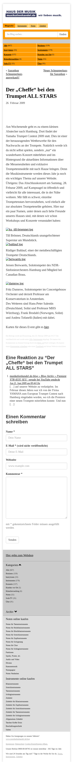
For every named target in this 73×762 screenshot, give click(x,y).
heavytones (8, 50)
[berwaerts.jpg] (36, 259)
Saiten (8, 730)
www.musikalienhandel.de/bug (18, 739)
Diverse (9, 663)
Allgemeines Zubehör (14, 719)
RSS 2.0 (40, 343)
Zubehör (43, 26)
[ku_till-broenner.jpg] (36, 229)
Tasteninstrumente (13, 691)
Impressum (10, 744)
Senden (12, 539)
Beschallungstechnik (14, 726)
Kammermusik (11, 666)
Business (41, 45)
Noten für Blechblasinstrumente (18, 631)
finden (62, 34)
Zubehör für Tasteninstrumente (18, 712)
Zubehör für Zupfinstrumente (17, 705)
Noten (33, 26)
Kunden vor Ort (44, 54)
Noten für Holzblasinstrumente (18, 628)
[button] (36, 565)
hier (46, 327)
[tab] (36, 565)
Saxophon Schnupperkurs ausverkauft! (14, 74)
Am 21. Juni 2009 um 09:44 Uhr (25, 383)
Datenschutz (19, 744)
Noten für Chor (12, 645)
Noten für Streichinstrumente (17, 635)
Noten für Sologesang (14, 642)
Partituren (9, 652)
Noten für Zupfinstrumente (16, 638)
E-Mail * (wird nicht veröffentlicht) (27, 445)
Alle (5, 45)
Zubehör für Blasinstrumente (17, 701)
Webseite (11, 459)
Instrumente (22, 26)
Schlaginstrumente (13, 694)
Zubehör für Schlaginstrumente (18, 715)
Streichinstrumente (13, 687)
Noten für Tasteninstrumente (17, 624)
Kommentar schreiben (18, 346)
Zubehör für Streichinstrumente (18, 708)
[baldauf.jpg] (36, 244)
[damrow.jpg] (36, 283)
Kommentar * (14, 473)
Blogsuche (9, 26)
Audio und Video (12, 659)
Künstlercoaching (11, 59)
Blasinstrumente (12, 684)
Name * (10, 431)
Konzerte (7, 54)
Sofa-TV (7, 63)
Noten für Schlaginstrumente (17, 649)
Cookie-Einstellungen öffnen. (36, 744)
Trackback (40, 346)
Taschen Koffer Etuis (14, 723)
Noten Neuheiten (12, 673)
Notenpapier (10, 670)
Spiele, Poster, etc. (13, 656)
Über (40, 63)
